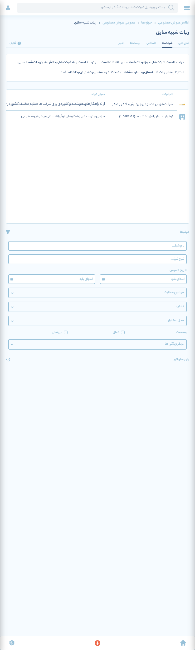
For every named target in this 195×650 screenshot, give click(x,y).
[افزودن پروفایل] (97, 643)
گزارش (13, 43)
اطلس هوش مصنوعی (173, 23)
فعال (116, 332)
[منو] (187, 8)
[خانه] (183, 643)
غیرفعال (57, 332)
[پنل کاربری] (8, 8)
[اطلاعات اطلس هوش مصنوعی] (12, 643)
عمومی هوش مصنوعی (119, 23)
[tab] (183, 43)
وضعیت (181, 332)
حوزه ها (146, 23)
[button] (97, 293)
